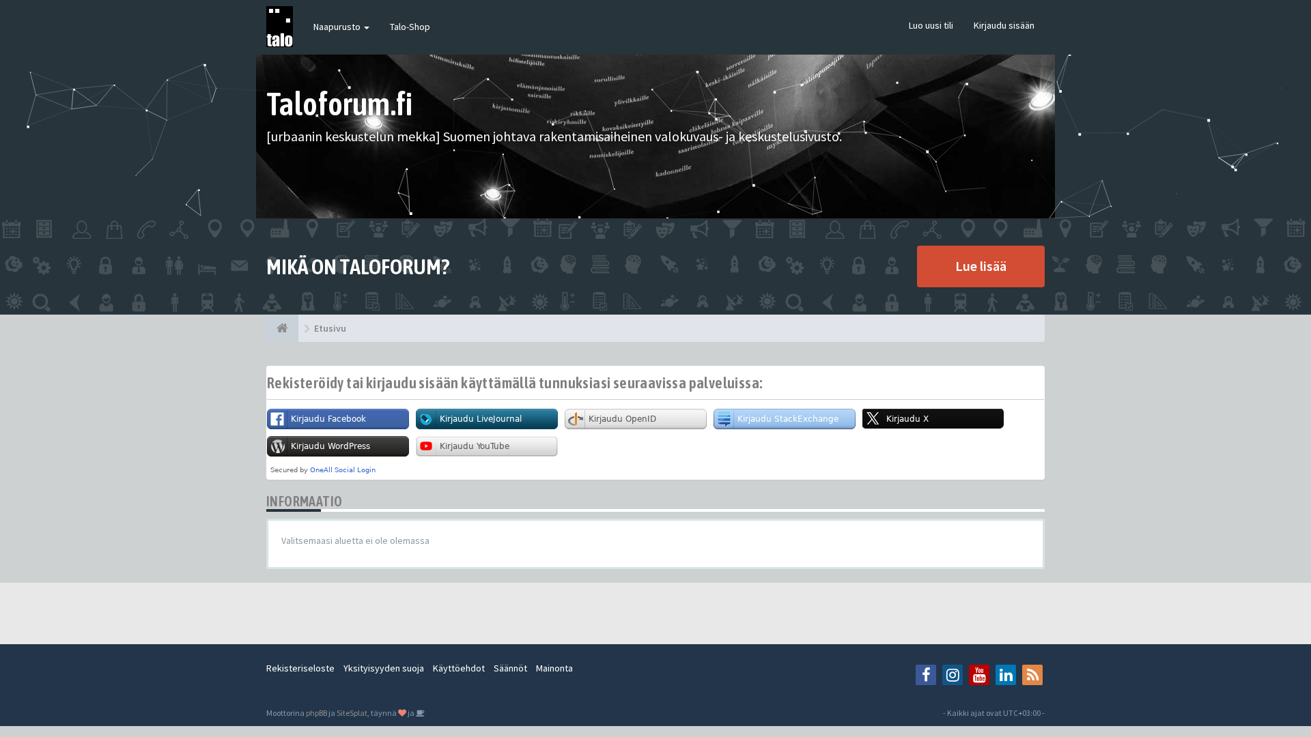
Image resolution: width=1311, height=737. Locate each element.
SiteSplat (352, 713)
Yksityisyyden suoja (383, 668)
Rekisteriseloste (300, 668)
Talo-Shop (410, 26)
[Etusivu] (282, 328)
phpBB (316, 713)
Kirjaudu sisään (1004, 25)
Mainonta (554, 668)
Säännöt (510, 668)
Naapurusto (338, 26)
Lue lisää (980, 265)
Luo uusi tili (931, 25)
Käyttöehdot (459, 668)
